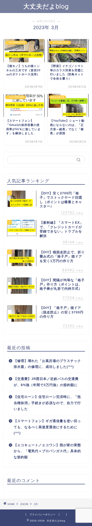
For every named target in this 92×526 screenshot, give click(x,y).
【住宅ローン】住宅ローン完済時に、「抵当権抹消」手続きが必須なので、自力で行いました (47, 403)
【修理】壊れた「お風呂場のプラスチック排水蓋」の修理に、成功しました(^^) (47, 364)
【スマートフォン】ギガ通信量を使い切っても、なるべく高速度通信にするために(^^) (47, 427)
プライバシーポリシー (42, 514)
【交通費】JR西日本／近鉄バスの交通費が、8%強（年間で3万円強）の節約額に (46, 382)
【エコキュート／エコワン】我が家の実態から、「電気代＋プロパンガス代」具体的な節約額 (47, 451)
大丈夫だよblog (46, 6)
